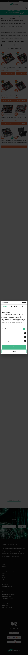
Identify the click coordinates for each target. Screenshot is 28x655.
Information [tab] (14, 306)
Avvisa (14, 351)
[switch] (25, 333)
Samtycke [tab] (5, 306)
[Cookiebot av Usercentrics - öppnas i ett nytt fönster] (21, 302)
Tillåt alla (14, 347)
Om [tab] (23, 306)
